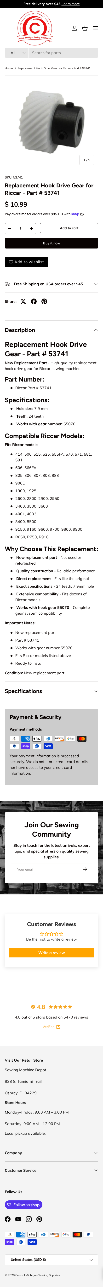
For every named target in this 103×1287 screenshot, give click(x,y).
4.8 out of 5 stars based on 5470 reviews (51, 1017)
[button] (85, 28)
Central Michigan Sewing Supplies (37, 1275)
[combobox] (51, 53)
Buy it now (51, 243)
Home (9, 68)
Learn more (71, 4)
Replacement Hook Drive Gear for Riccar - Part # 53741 (54, 68)
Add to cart (69, 228)
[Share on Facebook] (34, 301)
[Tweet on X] (23, 301)
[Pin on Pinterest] (44, 301)
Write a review (51, 952)
